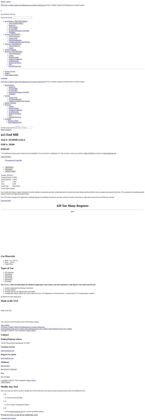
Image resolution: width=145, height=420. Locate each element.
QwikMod (12, 32)
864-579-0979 (89, 153)
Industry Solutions (10, 50)
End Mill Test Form (15, 66)
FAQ (10, 64)
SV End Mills (13, 29)
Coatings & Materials (15, 59)
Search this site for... (7, 17)
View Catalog (5, 325)
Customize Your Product (8, 418)
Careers (11, 48)
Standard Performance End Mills (19, 31)
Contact (7, 73)
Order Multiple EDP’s (11, 75)
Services (7, 34)
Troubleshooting (14, 61)
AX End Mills (13, 27)
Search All (12, 25)
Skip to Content (6, 1)
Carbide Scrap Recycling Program (19, 42)
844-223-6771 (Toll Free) (9, 369)
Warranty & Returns (15, 63)
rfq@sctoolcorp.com (109, 153)
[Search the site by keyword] (16, 126)
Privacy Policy (31, 330)
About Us (8, 44)
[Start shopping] (2, 9)
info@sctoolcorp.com (7, 350)
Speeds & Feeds (14, 57)
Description (9, 169)
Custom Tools (13, 38)
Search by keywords (7, 128)
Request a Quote (10, 71)
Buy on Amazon (6, 157)
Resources (8, 51)
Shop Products (9, 21)
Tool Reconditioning (15, 40)
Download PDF (6, 200)
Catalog (11, 55)
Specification (9, 167)
